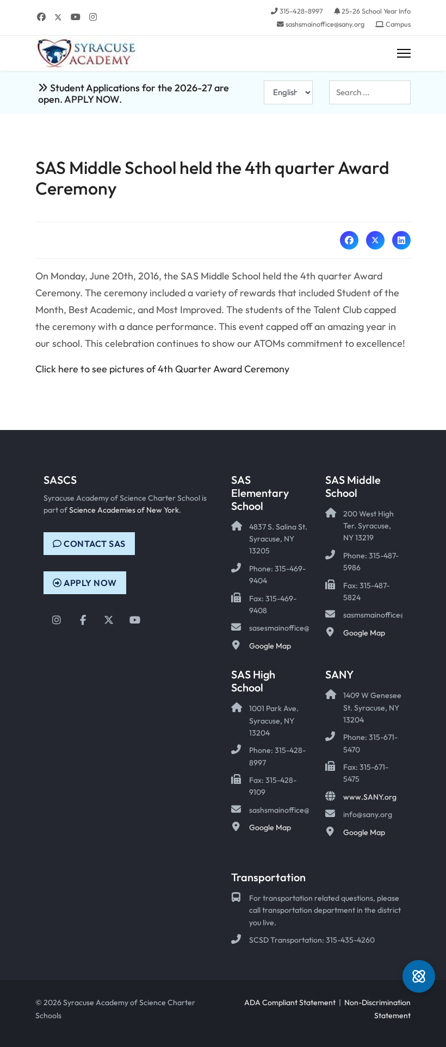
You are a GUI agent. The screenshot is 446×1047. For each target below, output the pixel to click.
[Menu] (404, 53)
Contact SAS (94, 543)
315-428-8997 (301, 11)
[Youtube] (75, 16)
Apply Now (89, 582)
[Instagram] (93, 16)
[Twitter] (58, 16)
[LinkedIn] (401, 240)
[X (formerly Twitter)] (375, 240)
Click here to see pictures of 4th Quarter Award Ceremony (162, 369)
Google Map (270, 646)
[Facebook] (41, 16)
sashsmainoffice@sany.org (325, 24)
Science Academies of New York (124, 510)
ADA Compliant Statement (290, 1002)
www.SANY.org (370, 797)
